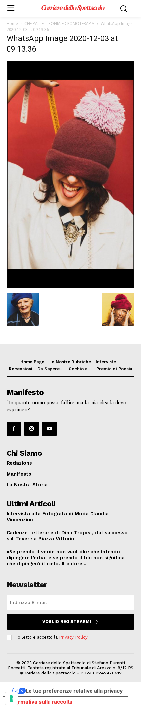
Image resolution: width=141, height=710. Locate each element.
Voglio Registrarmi (66, 621)
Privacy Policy (73, 637)
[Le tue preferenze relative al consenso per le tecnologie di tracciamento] (11, 698)
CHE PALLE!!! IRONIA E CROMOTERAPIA (59, 23)
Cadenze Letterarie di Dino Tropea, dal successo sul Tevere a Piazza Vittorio (67, 536)
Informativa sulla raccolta (40, 701)
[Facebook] (14, 429)
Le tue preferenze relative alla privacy (74, 690)
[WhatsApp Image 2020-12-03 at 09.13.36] (70, 286)
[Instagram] (31, 429)
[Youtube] (49, 429)
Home (12, 23)
